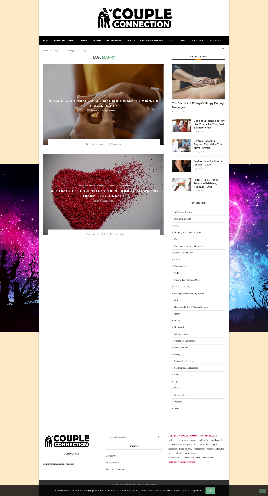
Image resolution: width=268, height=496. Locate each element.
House (177, 320)
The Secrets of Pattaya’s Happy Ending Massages (198, 105)
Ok (210, 490)
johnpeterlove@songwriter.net (181, 462)
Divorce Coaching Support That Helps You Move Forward (208, 144)
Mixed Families (181, 348)
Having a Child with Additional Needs (191, 307)
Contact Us (111, 456)
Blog (176, 226)
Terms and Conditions (115, 469)
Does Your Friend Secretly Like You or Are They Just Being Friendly (209, 124)
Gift (176, 300)
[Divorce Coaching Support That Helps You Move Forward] (181, 145)
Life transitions (181, 334)
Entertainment (180, 266)
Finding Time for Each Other (187, 280)
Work (176, 408)
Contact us (216, 40)
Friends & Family (114, 40)
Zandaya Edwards (108, 111)
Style (172, 40)
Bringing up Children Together (187, 232)
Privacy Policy (112, 462)
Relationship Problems (152, 40)
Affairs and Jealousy (65, 40)
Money (177, 354)
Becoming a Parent (182, 219)
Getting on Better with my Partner (189, 293)
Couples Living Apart (183, 253)
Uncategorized (180, 395)
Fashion (97, 40)
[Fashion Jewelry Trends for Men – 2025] (181, 166)
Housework (179, 327)
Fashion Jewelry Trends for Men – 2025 (208, 163)
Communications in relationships (188, 246)
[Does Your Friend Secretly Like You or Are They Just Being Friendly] (181, 125)
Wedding (178, 402)
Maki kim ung (108, 201)
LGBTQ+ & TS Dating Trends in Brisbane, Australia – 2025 (206, 183)
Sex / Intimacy (198, 40)
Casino (177, 239)
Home (46, 40)
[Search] (223, 49)
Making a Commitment (184, 341)
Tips (176, 381)
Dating (84, 40)
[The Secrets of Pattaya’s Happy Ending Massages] (198, 82)
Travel (183, 40)
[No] (262, 491)
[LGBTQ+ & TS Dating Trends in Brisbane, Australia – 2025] (181, 184)
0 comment (116, 144)
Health (131, 40)
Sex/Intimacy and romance (186, 368)
